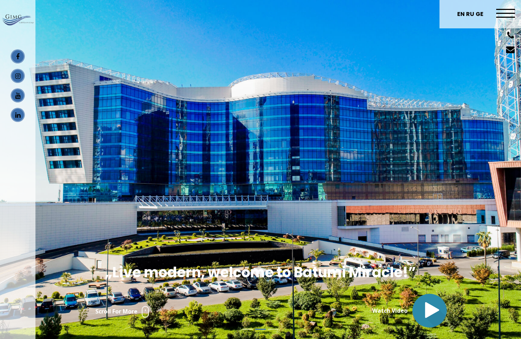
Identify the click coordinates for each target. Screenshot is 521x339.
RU (470, 14)
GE (479, 14)
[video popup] (429, 310)
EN (461, 14)
